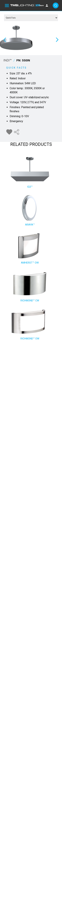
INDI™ (16, 60)
